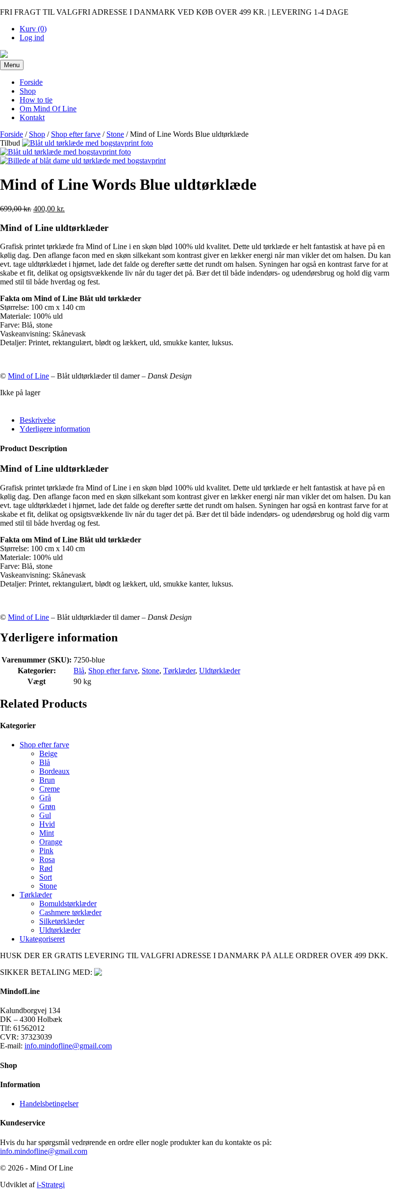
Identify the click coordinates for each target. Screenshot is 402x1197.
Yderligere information (55, 429)
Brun (47, 780)
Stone (115, 134)
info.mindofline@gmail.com (68, 1046)
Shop (28, 91)
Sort (45, 877)
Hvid (47, 824)
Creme (49, 789)
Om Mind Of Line (48, 108)
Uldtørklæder (219, 670)
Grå (45, 797)
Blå (79, 670)
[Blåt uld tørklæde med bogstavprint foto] (87, 143)
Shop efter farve (75, 134)
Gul (45, 815)
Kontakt (32, 117)
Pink (46, 850)
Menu (12, 65)
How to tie (36, 100)
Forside (31, 82)
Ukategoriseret (42, 939)
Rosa (47, 859)
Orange (50, 842)
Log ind (32, 37)
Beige (48, 753)
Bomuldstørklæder (68, 903)
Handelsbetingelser (49, 1103)
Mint (46, 833)
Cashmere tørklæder (70, 912)
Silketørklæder (61, 921)
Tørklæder (179, 670)
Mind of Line (28, 376)
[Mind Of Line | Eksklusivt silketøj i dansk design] (4, 55)
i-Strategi (51, 1184)
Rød (45, 868)
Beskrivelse (37, 420)
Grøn (47, 806)
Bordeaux (54, 771)
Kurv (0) (33, 29)
